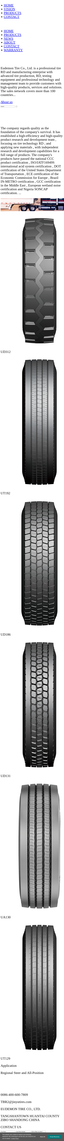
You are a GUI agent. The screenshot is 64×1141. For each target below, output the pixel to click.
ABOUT (9, 42)
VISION (9, 9)
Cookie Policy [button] (15, 1138)
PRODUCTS (12, 13)
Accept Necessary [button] (54, 1136)
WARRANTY (13, 50)
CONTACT (11, 17)
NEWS (8, 38)
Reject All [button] (42, 1136)
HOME (9, 5)
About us (7, 102)
